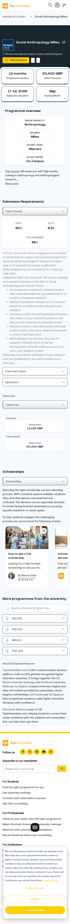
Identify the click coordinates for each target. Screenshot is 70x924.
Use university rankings (17, 792)
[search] (50, 5)
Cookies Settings (35, 887)
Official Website (18, 60)
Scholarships (13, 481)
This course (12, 171)
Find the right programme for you (23, 787)
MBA (16, 640)
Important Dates (15, 371)
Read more (12, 183)
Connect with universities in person (24, 798)
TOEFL (18, 223)
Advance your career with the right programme (32, 819)
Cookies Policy (50, 880)
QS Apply (54, 694)
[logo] (16, 4)
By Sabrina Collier (27, 575)
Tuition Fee (12, 404)
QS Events (36, 694)
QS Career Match (13, 709)
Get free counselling (15, 803)
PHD (17, 651)
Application (12, 382)
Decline (35, 898)
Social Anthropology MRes (37, 42)
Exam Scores (14, 211)
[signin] (57, 4)
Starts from (35, 424)
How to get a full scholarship (19, 556)
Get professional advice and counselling (27, 835)
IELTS (51, 223)
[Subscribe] (61, 769)
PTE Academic (35, 237)
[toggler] (64, 4)
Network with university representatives (27, 829)
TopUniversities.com (15, 670)
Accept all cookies (35, 910)
